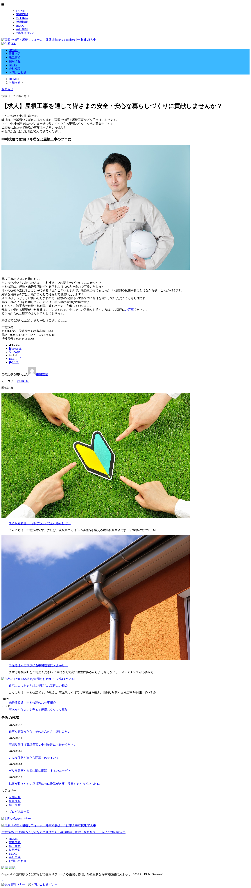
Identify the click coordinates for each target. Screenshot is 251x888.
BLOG (20, 25)
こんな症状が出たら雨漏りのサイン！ (34, 757)
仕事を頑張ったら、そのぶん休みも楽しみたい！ (41, 731)
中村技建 (42, 374)
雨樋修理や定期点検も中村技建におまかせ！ (38, 665)
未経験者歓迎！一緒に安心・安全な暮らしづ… (40, 523)
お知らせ (23, 381)
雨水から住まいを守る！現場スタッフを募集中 (40, 709)
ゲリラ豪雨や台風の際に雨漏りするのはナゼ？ (40, 770)
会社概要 (22, 29)
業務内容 (22, 14)
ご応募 (129, 309)
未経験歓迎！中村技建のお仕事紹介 (32, 702)
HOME (20, 10)
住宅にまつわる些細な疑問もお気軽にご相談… (40, 685)
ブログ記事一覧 (19, 811)
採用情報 (22, 21)
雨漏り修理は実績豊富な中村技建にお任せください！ (44, 744)
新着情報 (15, 801)
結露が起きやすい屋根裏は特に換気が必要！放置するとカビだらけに (54, 783)
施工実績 (22, 18)
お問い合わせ (25, 32)
